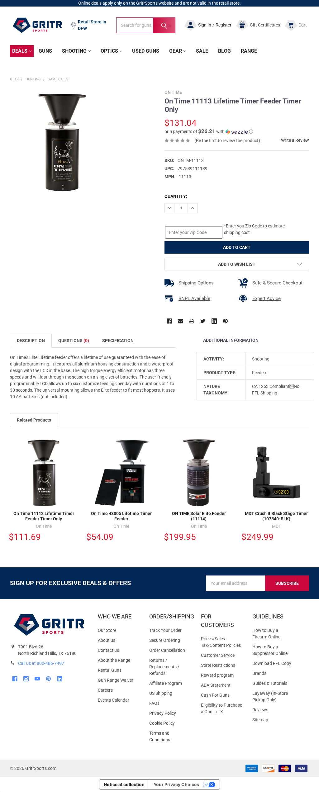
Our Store (107, 630)
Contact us (108, 650)
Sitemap (260, 719)
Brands (259, 673)
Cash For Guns (215, 695)
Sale (202, 51)
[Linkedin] (214, 321)
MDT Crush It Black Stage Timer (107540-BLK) (276, 516)
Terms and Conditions (170, 736)
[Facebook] (169, 321)
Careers (105, 690)
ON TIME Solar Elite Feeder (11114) (199, 516)
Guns (45, 51)
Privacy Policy (170, 713)
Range (249, 51)
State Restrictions (218, 665)
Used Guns (145, 51)
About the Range (114, 660)
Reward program (217, 675)
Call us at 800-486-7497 (41, 663)
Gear (175, 51)
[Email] (180, 321)
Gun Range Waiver (115, 680)
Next (305, 420)
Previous (292, 420)
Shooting (74, 51)
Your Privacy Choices (176, 784)
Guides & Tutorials (269, 683)
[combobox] (145, 25)
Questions (73, 340)
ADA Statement (216, 685)
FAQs (154, 703)
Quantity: (175, 196)
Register (223, 24)
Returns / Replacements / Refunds (164, 667)
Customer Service (218, 655)
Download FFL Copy (271, 663)
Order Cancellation (167, 650)
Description (31, 340)
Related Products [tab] (34, 419)
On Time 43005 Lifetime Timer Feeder (121, 516)
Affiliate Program (165, 683)
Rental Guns (109, 670)
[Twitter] (203, 321)
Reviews (260, 709)
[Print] (192, 321)
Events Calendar (113, 700)
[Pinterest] (225, 321)
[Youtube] (37, 679)
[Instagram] (26, 679)
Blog (224, 51)
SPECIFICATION (118, 340)
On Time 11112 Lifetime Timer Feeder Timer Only (43, 516)
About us (106, 640)
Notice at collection (124, 784)
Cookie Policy (170, 723)
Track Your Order (165, 630)
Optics (109, 51)
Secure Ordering (164, 640)
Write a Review (295, 140)
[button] (208, 131)
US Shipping (160, 693)
